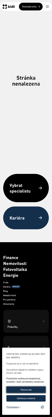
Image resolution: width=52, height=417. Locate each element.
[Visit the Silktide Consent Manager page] (42, 407)
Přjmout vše (26, 389)
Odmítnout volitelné (26, 398)
